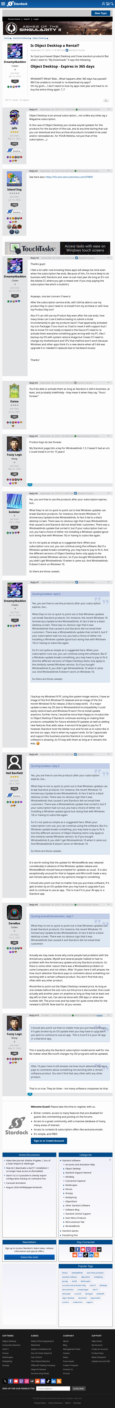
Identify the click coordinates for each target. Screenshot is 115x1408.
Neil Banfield (14, 773)
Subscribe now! (29, 1257)
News (65, 1357)
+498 (14, 474)
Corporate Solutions (11, 1345)
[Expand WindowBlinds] (63, 1226)
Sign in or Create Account (49, 1140)
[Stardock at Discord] (80, 1255)
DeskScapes (7, 1357)
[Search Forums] (112, 3)
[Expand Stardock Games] (60, 1231)
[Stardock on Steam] (99, 1249)
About (66, 1341)
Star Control (36, 1357)
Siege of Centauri (38, 1369)
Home (7, 38)
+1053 (14, 204)
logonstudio (95, 1298)
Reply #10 (34, 1015)
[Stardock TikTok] (85, 1255)
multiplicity (98, 1277)
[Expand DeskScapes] (63, 1185)
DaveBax (14, 923)
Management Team (71, 1349)
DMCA (68, 1403)
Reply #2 (33, 170)
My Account (97, 1345)
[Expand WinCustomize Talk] (63, 1222)
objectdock (85, 1277)
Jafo (14, 128)
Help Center (97, 1341)
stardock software (69, 1277)
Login (36, 19)
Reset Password (99, 1357)
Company (68, 1335)
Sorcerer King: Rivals (40, 1373)
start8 (74, 1281)
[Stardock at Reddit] (75, 1255)
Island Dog (14, 189)
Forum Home (14, 19)
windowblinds (77, 1273)
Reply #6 (33, 493)
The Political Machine (40, 1361)
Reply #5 (33, 436)
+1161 (14, 788)
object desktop (68, 1298)
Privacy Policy (40, 1403)
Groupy (5, 1365)
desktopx (103, 1285)
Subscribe (78, 1388)
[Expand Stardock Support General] (63, 1173)
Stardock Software (21, 38)
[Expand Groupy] (63, 1193)
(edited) (99, 1015)
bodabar (14, 512)
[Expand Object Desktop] (63, 1169)
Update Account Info (101, 1361)
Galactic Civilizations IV (41, 1349)
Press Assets (68, 1361)
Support (97, 1335)
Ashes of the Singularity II (42, 1341)
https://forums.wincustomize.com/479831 (69, 177)
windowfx (100, 1294)
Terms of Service (55, 1403)
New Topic (101, 13)
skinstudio (66, 1294)
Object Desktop (39, 38)
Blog (65, 1345)
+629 (14, 942)
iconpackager (83, 1289)
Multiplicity (7, 1361)
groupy (65, 1281)
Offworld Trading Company (43, 1365)
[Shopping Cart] (108, 3)
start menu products (95, 1273)
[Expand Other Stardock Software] (63, 1206)
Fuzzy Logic (14, 454)
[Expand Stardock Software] (60, 1160)
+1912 (14, 143)
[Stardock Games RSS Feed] (96, 1255)
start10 (93, 1285)
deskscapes (85, 1281)
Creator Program (70, 1365)
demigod (89, 1294)
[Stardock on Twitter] (72, 1249)
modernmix (77, 1302)
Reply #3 (35, 257)
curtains (65, 1302)
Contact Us (68, 1369)
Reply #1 (33, 109)
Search (27, 19)
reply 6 (56, 594)
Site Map (77, 1403)
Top (109, 109)
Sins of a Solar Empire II (41, 1353)
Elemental (35, 1345)
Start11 (5, 1349)
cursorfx (77, 1294)
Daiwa (14, 401)
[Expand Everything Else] (60, 1235)
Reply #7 (35, 582)
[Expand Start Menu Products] (63, 1218)
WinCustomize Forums (89, 109)
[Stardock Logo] (17, 3)
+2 (14, 527)
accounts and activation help (74, 1285)
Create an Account (100, 1349)
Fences (5, 1353)
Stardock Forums (77, 50)
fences (65, 1273)
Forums (66, 1373)
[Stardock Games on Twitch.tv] (88, 1249)
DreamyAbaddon (15, 62)
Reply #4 (33, 382)
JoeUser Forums (85, 382)
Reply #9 (33, 904)
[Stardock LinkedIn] (91, 1255)
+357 (14, 416)
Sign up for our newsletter (18, 1388)
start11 (96, 1289)
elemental (82, 1298)
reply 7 (69, 916)
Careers (66, 1353)
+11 (15, 81)
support (89, 1302)
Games (34, 1335)
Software (8, 1335)
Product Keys (97, 1353)
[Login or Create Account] (103, 3)
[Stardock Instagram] (93, 1249)
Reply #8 (33, 754)
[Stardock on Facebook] (77, 1249)
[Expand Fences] (63, 1189)
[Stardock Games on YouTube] (83, 1249)
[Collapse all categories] (110, 1159)
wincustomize (68, 1289)
